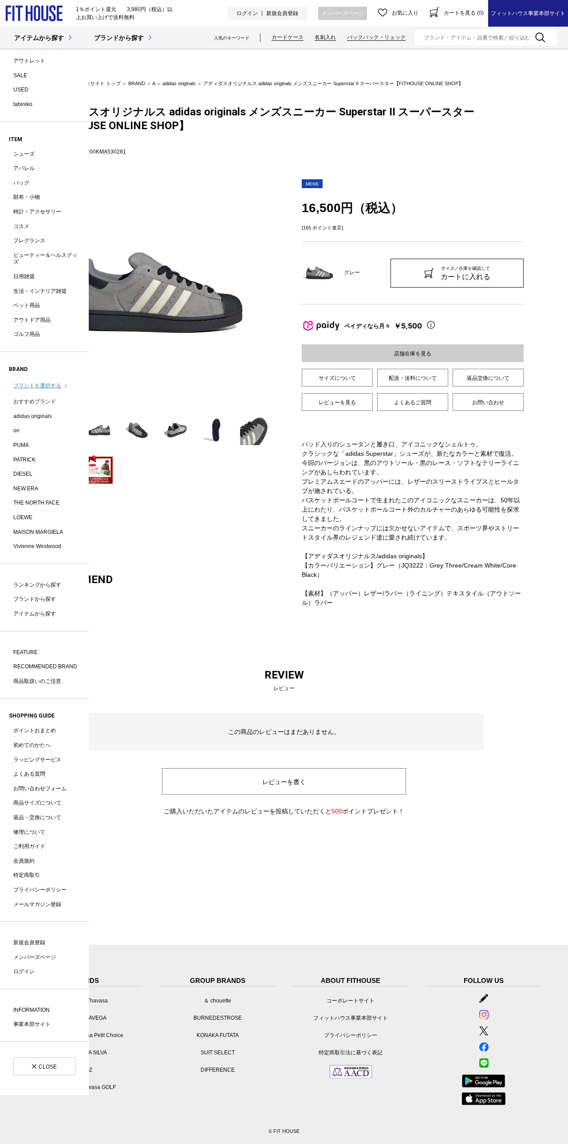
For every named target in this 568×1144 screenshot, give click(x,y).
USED (20, 90)
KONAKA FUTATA (218, 1035)
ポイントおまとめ (34, 730)
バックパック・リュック (376, 37)
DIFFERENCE (218, 1070)
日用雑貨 (24, 276)
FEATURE (25, 652)
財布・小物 (26, 197)
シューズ (24, 154)
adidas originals (32, 416)
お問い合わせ (488, 402)
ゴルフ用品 (26, 334)
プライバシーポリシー (40, 890)
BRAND (136, 83)
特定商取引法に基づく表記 (351, 1052)
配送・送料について (413, 378)
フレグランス (29, 240)
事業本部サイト (32, 1024)
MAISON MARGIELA (38, 532)
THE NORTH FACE (36, 503)
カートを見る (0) (464, 13)
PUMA (21, 445)
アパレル (24, 168)
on (16, 430)
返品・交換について (37, 817)
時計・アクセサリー (37, 212)
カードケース (288, 37)
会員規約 (24, 861)
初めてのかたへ (32, 745)
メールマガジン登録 (37, 904)
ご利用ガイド (29, 846)
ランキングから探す (37, 585)
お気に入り (405, 13)
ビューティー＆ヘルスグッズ (45, 258)
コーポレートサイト (351, 1001)
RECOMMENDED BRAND (45, 666)
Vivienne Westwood (37, 546)
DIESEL (22, 474)
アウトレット (29, 61)
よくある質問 (29, 774)
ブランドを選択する (37, 386)
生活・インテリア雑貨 (40, 291)
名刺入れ (325, 37)
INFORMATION (31, 1010)
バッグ (21, 183)
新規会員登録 (282, 13)
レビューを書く (284, 781)
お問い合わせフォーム (40, 788)
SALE (20, 75)
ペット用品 (26, 305)
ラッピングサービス (37, 760)
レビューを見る (337, 402)
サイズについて (337, 378)
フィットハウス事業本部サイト (528, 13)
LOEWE (22, 517)
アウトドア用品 (32, 320)
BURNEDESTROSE (217, 1018)
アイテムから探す (39, 37)
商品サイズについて (37, 803)
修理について (29, 832)
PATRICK (24, 460)
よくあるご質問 (412, 402)
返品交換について (488, 378)
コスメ (21, 226)
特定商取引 (26, 875)
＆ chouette (217, 1001)
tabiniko (22, 104)
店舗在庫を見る (412, 354)
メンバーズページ (342, 13)
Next (277, 292)
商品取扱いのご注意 (37, 681)
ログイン (247, 13)
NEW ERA (25, 488)
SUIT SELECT (218, 1052)
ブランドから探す (119, 37)
